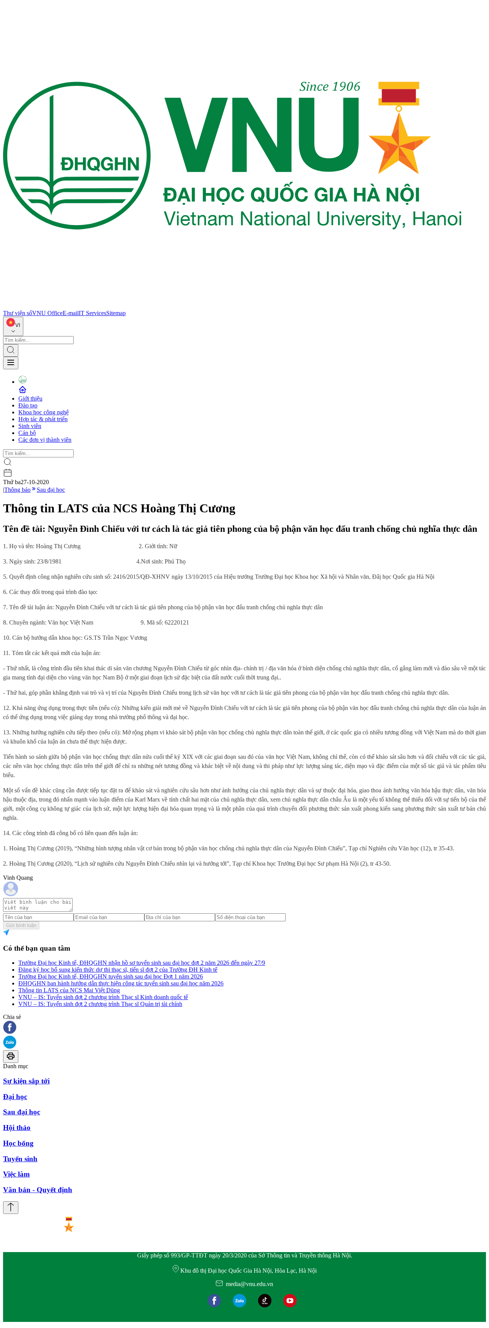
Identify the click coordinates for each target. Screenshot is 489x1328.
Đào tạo (27, 405)
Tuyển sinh (20, 1159)
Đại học (15, 1097)
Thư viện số (17, 313)
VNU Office (47, 313)
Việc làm (16, 1174)
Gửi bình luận (21, 925)
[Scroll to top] (10, 1207)
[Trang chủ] (232, 306)
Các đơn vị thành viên (44, 439)
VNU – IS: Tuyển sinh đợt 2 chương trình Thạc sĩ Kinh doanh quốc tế (103, 997)
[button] (244, 1028)
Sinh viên (29, 426)
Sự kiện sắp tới (26, 1081)
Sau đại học (51, 489)
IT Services (92, 313)
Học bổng (18, 1143)
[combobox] (13, 326)
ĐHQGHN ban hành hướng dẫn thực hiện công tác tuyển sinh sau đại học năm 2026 (120, 983)
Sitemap (116, 313)
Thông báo (17, 489)
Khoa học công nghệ (43, 412)
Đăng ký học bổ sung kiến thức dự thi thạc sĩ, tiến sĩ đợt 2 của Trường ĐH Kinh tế (117, 969)
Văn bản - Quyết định (37, 1190)
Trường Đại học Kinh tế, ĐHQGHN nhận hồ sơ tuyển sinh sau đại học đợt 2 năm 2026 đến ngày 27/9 (141, 962)
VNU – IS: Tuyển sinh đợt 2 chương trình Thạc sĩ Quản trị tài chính (100, 1004)
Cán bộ (27, 433)
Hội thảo (17, 1128)
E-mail (71, 313)
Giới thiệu (30, 398)
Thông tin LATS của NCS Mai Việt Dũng (69, 990)
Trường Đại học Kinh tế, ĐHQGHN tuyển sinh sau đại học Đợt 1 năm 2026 (110, 976)
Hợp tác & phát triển (43, 419)
